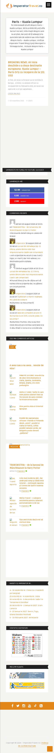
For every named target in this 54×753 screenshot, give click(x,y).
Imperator (20, 243)
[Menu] (48, 5)
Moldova (14, 447)
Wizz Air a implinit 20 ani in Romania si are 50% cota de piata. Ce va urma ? (26, 316)
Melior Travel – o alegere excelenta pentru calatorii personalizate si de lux (31, 500)
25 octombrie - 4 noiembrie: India (25, 596)
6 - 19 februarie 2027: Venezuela (24, 617)
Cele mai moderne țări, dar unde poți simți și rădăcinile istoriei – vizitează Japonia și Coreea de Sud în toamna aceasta (31, 483)
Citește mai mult (14, 94)
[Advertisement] (27, 137)
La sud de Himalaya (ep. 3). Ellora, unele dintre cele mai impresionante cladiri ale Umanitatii (26, 249)
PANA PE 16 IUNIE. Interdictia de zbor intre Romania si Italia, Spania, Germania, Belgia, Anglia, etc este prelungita (31, 380)
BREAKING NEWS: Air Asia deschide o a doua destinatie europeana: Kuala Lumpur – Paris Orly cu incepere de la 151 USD (26, 69)
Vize (12, 347)
